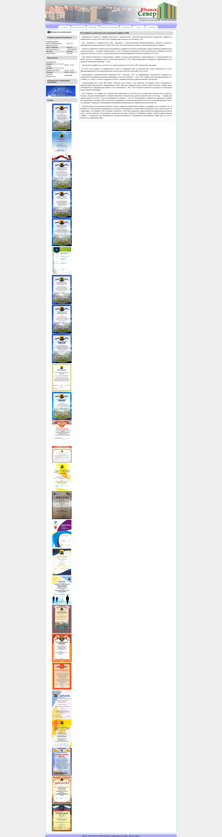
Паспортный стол (78, 27)
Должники (92, 27)
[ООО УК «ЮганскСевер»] (157, 12)
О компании (151, 27)
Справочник (126, 27)
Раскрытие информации (109, 27)
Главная (64, 27)
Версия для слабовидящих (61, 32)
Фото (139, 27)
